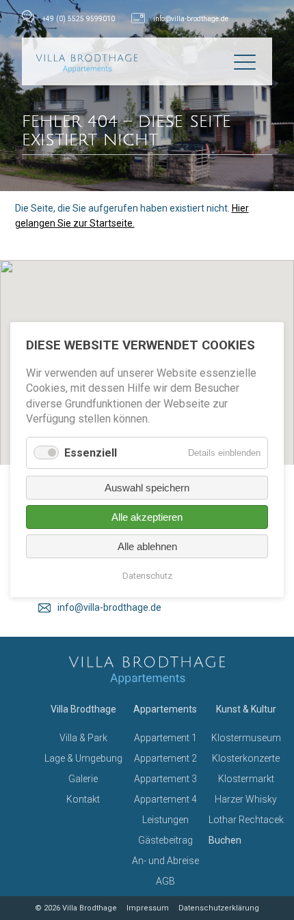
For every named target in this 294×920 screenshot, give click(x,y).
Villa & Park (83, 737)
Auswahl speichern (147, 488)
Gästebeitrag (165, 840)
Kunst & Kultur (246, 709)
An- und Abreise (165, 860)
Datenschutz (147, 576)
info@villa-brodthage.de (190, 19)
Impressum (147, 908)
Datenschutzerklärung (218, 908)
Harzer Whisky (246, 799)
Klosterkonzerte (246, 758)
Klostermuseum (246, 737)
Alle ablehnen (147, 547)
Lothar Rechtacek (246, 819)
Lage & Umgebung (83, 758)
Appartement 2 (165, 758)
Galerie (83, 778)
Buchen (225, 840)
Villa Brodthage (83, 709)
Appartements (165, 709)
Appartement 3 (165, 778)
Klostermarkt (246, 778)
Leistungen (165, 819)
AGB (165, 881)
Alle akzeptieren (147, 517)
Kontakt (83, 799)
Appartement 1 (165, 737)
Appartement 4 (165, 799)
